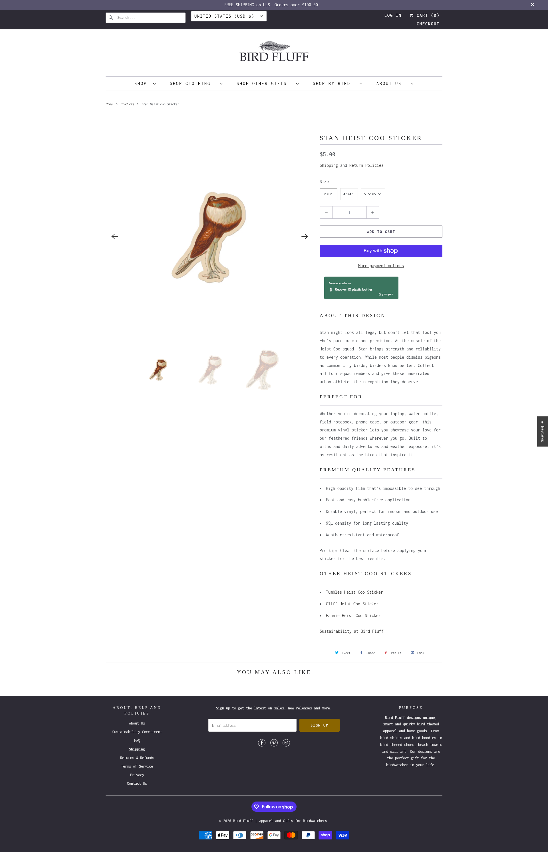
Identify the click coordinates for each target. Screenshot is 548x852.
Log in (393, 15)
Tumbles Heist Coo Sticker (354, 592)
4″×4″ (348, 194)
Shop (142, 83)
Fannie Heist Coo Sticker (353, 615)
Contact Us (137, 783)
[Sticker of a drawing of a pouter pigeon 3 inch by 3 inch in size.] (210, 236)
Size (324, 181)
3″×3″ (328, 194)
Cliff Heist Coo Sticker (352, 603)
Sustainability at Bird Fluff (352, 631)
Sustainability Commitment (137, 732)
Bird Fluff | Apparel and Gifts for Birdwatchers (280, 821)
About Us (392, 83)
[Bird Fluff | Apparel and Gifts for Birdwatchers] (274, 54)
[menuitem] (145, 83)
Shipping (329, 165)
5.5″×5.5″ (373, 194)
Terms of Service (137, 766)
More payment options (381, 265)
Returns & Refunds (137, 758)
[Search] (111, 18)
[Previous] (114, 236)
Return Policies (366, 165)
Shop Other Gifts (265, 83)
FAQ (137, 740)
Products (128, 104)
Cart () (427, 15)
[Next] (305, 236)
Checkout (428, 23)
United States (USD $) (225, 16)
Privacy (137, 775)
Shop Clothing (193, 83)
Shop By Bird (335, 83)
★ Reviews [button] (542, 431)
